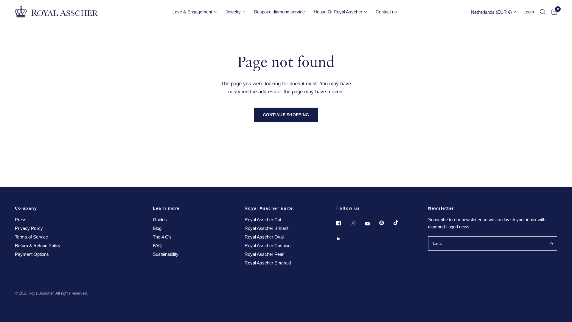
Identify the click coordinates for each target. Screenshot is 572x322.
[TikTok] (400, 222)
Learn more (166, 208)
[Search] (542, 12)
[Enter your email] (551, 243)
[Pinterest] (385, 223)
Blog (157, 228)
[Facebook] (342, 223)
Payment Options (32, 254)
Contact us (386, 11)
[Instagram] (357, 223)
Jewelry (233, 11)
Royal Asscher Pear (264, 254)
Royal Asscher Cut (263, 219)
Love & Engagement (192, 11)
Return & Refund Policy (37, 245)
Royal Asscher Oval (264, 236)
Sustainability (165, 254)
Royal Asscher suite (269, 208)
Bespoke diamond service (279, 11)
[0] (552, 12)
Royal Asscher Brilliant (266, 228)
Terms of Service (31, 236)
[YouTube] (371, 223)
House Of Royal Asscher (338, 11)
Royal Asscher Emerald (268, 262)
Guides (160, 219)
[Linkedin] (342, 238)
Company (26, 208)
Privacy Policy (29, 228)
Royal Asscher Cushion (267, 245)
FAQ (157, 245)
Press (21, 219)
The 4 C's (162, 236)
